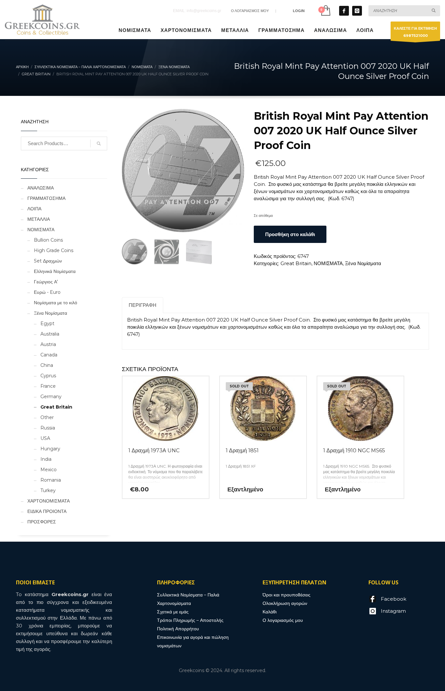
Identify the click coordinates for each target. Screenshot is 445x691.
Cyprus (48, 376)
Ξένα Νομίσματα (363, 263)
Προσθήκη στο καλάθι (290, 234)
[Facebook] (344, 11)
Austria (48, 344)
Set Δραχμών (48, 261)
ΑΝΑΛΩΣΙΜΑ (40, 188)
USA (45, 438)
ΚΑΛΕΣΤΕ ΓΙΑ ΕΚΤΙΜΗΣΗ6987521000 (415, 32)
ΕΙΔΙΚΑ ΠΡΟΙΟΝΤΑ (46, 511)
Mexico (48, 470)
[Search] (98, 143)
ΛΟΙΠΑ (34, 209)
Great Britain (295, 263)
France (48, 386)
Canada (48, 355)
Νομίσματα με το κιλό (55, 303)
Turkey (48, 490)
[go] (433, 10)
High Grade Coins (53, 250)
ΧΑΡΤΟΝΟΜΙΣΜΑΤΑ (48, 501)
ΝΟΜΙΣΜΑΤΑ (328, 263)
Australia (49, 334)
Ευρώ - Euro (47, 292)
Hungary (50, 449)
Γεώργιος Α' (46, 282)
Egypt (47, 323)
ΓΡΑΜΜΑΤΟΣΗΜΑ (46, 198)
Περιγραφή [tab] (142, 305)
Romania (50, 480)
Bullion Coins (48, 240)
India (45, 459)
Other (47, 417)
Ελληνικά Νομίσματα (55, 271)
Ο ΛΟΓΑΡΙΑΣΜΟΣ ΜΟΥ (250, 11)
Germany (51, 396)
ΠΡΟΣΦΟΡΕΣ (41, 522)
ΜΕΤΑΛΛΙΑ (38, 219)
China (46, 365)
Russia (47, 428)
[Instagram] (357, 11)
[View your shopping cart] (325, 11)
